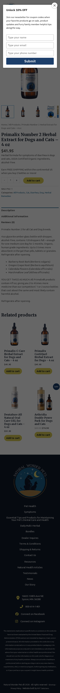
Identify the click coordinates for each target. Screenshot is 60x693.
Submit (30, 61)
